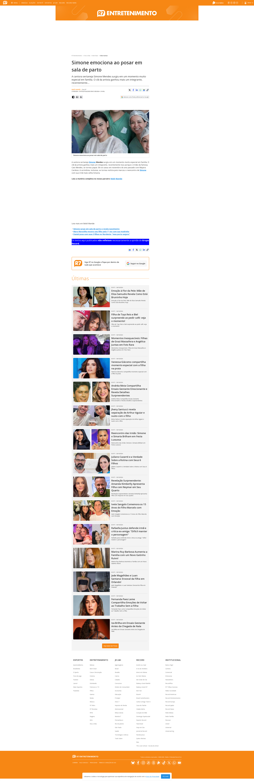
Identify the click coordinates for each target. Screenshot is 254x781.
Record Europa (170, 702)
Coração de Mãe (141, 713)
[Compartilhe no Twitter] (130, 90)
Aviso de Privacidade (152, 776)
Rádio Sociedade (170, 691)
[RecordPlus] (218, 2)
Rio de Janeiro (119, 724)
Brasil (116, 669)
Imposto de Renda (121, 705)
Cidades (117, 680)
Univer (167, 724)
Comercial (168, 672)
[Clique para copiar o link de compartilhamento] (147, 90)
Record (62, 3)
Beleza (92, 665)
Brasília (24, 3)
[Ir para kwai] (148, 763)
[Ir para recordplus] (159, 763)
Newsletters (169, 680)
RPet (91, 713)
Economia (118, 691)
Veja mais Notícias (110, 646)
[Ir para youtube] (179, 763)
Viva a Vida (87, 55)
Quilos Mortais (141, 738)
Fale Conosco (83, 763)
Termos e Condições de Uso (107, 763)
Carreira (167, 669)
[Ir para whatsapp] (174, 763)
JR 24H (55, 3)
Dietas (92, 680)
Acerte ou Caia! (141, 665)
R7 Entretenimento (77, 55)
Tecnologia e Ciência (121, 735)
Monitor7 (118, 716)
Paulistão (76, 691)
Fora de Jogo (77, 676)
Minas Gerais (119, 713)
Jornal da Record (141, 731)
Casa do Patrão (141, 705)
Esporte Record (141, 720)
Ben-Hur (139, 691)
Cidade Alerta (140, 709)
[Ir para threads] (153, 763)
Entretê (40, 3)
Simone (92, 162)
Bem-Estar (93, 669)
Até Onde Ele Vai (141, 680)
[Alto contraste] (73, 97)
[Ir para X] (231, 3)
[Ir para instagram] (234, 3)
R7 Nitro (92, 705)
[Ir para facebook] (229, 3)
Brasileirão (76, 669)
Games (92, 694)
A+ (77, 97)
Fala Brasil (139, 724)
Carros (117, 676)
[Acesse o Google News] (144, 90)
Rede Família (169, 716)
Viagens (92, 716)
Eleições (32, 3)
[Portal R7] (5, 2)
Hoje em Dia (140, 727)
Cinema (92, 676)
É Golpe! (117, 698)
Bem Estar (95, 55)
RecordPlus (169, 683)
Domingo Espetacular (143, 716)
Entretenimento (99, 660)
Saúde (117, 731)
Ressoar (168, 720)
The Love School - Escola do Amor (147, 746)
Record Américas (170, 694)
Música (92, 702)
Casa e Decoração (96, 672)
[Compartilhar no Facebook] (133, 90)
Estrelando (93, 683)
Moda (92, 698)
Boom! (138, 694)
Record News (71, 3)
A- (81, 97)
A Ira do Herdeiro (141, 669)
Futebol (75, 680)
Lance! (75, 683)
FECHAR (165, 776)
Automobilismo (78, 665)
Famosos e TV (94, 687)
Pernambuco (119, 720)
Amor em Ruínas (141, 672)
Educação (118, 694)
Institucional (173, 660)
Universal (168, 727)
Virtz (91, 720)
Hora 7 (117, 702)
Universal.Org (169, 731)
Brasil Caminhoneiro (142, 698)
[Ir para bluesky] (133, 763)
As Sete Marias (141, 676)
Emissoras (168, 676)
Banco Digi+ (169, 665)
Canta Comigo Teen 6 (143, 702)
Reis (137, 742)
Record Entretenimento (172, 698)
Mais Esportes (77, 687)
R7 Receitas (93, 709)
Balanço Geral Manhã (143, 683)
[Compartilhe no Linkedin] (137, 90)
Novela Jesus (140, 735)
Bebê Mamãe (116, 179)
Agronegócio (119, 665)
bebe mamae (104, 55)
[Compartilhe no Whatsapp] (140, 90)
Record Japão (169, 705)
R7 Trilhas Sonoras (171, 687)
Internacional (119, 709)
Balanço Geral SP (141, 687)
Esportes (48, 3)
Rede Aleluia (169, 713)
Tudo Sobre (118, 738)
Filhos (92, 691)
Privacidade (93, 763)
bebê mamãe (76, 89)
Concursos (118, 683)
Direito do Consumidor (122, 687)
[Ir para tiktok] (164, 763)
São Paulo (118, 727)
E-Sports (76, 672)
